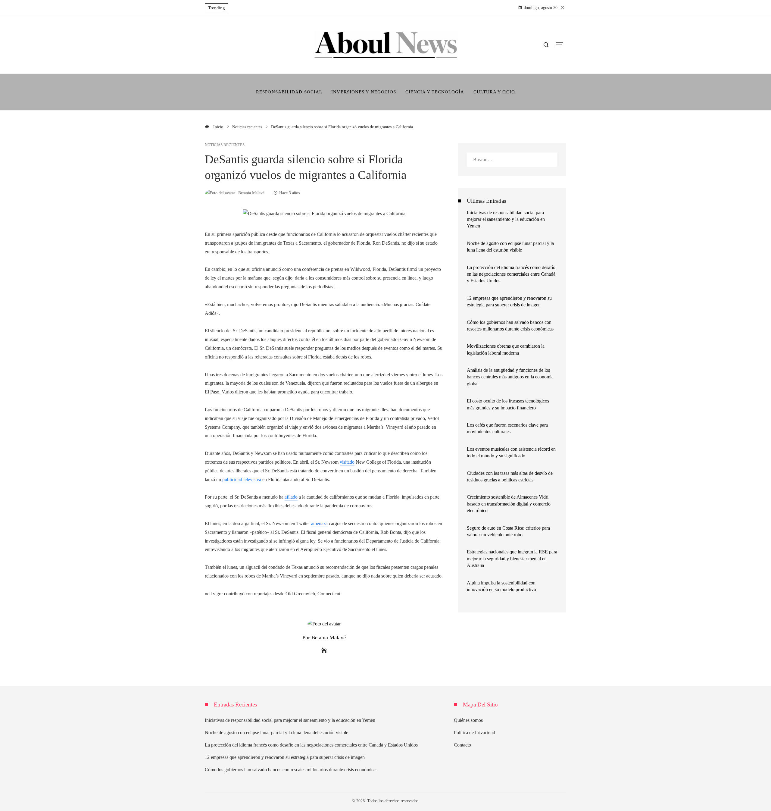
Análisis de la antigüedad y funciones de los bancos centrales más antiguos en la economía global (510, 377)
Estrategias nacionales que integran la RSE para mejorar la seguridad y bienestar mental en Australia (512, 558)
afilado (291, 496)
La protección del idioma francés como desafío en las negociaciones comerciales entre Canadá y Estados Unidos (511, 274)
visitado (347, 462)
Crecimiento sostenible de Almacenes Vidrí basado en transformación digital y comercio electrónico (509, 503)
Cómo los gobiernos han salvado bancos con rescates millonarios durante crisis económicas (291, 769)
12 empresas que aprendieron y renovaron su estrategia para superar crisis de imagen (285, 757)
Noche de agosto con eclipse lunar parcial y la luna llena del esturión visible (276, 732)
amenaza (319, 523)
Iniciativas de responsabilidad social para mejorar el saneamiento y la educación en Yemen (506, 219)
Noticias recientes (225, 145)
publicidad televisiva (241, 479)
